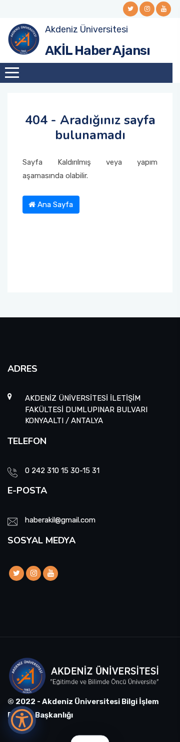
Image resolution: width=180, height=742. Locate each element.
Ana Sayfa (54, 204)
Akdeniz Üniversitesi (86, 29)
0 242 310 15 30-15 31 (62, 470)
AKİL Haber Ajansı (97, 50)
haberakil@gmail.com (60, 519)
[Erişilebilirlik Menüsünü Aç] (22, 720)
